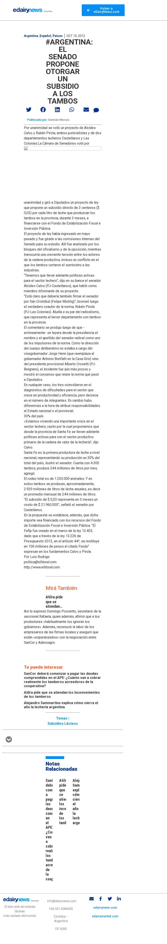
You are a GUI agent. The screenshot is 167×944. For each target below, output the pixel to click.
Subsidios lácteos (63, 723)
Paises (58, 36)
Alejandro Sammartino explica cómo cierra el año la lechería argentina (61, 705)
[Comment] (96, 110)
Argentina (31, 36)
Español (45, 36)
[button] (29, 109)
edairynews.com (105, 907)
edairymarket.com (105, 916)
